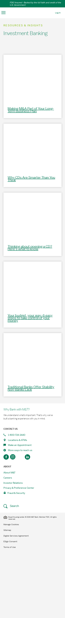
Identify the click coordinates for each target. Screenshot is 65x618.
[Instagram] (13, 457)
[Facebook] (6, 457)
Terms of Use (9, 547)
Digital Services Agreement (16, 536)
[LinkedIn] (27, 457)
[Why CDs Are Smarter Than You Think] (32, 147)
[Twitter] (20, 457)
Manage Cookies (11, 524)
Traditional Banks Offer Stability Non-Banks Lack (31, 388)
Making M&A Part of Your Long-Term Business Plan (31, 110)
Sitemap (7, 530)
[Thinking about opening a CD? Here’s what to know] (32, 216)
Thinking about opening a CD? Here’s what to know (30, 248)
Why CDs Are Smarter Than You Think (31, 179)
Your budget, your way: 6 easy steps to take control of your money (30, 318)
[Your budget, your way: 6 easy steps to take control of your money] (32, 285)
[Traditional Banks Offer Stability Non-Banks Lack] (32, 356)
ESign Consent (10, 541)
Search (14, 506)
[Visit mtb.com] (33, 12)
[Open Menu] (3, 12)
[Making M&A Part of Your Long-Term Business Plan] (32, 78)
